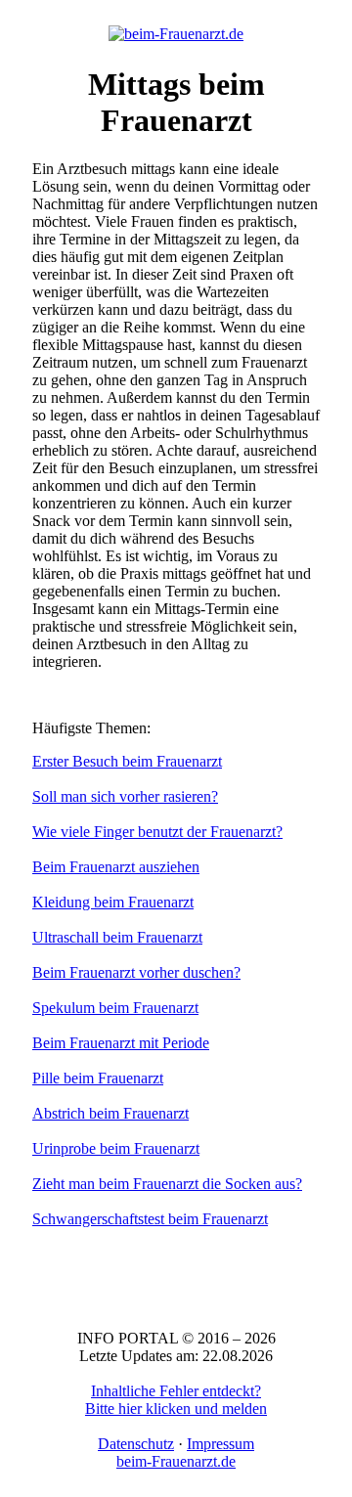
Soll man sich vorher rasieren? (125, 796)
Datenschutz (136, 1443)
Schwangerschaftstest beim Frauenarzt (150, 1219)
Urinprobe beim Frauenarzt (115, 1148)
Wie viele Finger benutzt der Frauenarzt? (157, 831)
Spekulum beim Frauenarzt (115, 1007)
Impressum (220, 1443)
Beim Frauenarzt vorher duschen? (136, 972)
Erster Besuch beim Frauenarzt (127, 761)
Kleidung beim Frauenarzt (113, 902)
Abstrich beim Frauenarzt (110, 1113)
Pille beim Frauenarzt (97, 1078)
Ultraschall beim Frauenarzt (117, 937)
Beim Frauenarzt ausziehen (115, 867)
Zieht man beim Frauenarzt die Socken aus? (167, 1183)
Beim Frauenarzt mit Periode (120, 1043)
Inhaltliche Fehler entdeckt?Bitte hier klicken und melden (176, 1400)
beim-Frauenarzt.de (176, 1461)
